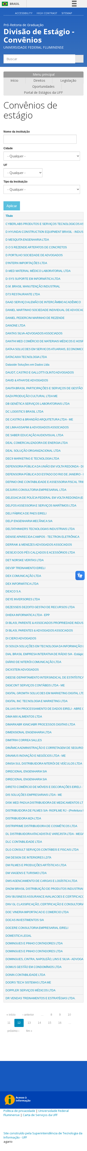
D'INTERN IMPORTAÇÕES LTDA (26, 263)
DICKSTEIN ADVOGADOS (22, 669)
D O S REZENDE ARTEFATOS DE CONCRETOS (36, 247)
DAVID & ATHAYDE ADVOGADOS (27, 380)
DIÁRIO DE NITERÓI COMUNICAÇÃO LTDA (33, 662)
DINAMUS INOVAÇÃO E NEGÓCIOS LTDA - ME (36, 755)
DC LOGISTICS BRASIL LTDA (24, 411)
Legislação (68, 80)
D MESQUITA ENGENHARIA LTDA (27, 239)
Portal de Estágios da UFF (43, 92)
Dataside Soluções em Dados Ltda (28, 364)
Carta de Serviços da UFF (40, 1115)
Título (9, 216)
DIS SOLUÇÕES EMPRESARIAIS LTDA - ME (34, 794)
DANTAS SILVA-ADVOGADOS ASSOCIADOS (34, 333)
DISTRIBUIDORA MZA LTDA (23, 818)
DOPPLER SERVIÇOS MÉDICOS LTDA (30, 990)
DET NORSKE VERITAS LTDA (25, 560)
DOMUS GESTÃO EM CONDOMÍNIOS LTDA (33, 967)
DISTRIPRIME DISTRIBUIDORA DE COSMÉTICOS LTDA (41, 826)
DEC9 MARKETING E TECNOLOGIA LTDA (32, 458)
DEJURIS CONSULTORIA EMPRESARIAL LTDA (36, 490)
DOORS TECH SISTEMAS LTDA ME (28, 982)
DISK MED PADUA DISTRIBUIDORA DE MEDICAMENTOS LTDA (46, 802)
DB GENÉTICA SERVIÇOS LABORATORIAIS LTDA (38, 403)
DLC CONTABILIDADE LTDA (24, 841)
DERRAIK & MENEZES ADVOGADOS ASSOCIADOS (39, 544)
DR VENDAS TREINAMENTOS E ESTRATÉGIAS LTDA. (40, 998)
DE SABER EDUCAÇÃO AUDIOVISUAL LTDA (34, 435)
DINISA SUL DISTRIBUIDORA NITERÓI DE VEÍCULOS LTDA (44, 763)
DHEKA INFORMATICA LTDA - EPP (28, 615)
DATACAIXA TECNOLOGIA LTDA (26, 357)
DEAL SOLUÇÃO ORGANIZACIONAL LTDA (33, 450)
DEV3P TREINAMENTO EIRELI (25, 568)
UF (5, 165)
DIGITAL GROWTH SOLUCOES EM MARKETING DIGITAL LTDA (46, 693)
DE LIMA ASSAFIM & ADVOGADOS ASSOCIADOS (37, 427)
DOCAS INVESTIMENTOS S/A (25, 920)
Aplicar (11, 206)
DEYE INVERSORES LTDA (23, 599)
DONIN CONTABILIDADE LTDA (25, 975)
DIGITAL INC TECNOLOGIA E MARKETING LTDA (37, 701)
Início (14, 80)
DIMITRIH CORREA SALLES (24, 740)
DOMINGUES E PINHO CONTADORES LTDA (34, 943)
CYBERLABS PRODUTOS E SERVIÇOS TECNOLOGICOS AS (45, 224)
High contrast (47, 13)
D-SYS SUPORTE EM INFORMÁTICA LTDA (33, 278)
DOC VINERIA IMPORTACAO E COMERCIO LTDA (37, 912)
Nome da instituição (16, 131)
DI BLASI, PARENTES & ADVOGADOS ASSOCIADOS (39, 630)
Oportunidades (43, 86)
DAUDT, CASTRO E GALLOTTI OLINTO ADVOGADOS (40, 372)
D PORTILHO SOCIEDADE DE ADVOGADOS (34, 255)
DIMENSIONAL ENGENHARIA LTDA (29, 732)
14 (39, 1022)
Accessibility (23, 13)
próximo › (13, 1031)
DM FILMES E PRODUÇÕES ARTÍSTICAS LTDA (36, 865)
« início (11, 1014)
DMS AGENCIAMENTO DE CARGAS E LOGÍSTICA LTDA (41, 881)
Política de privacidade (19, 1111)
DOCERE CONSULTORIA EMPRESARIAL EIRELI (37, 928)
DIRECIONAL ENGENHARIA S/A (26, 771)
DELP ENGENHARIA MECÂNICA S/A (29, 521)
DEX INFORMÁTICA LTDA (22, 583)
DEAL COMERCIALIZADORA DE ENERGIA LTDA (37, 443)
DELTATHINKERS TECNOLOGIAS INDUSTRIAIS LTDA (40, 529)
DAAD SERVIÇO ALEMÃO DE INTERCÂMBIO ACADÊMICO (43, 302)
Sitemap (66, 13)
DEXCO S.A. (13, 591)
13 (29, 1022)
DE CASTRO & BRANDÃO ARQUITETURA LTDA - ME (39, 419)
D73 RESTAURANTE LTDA (23, 294)
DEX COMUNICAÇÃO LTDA (23, 576)
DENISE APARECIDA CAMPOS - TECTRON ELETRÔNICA (42, 536)
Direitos (39, 80)
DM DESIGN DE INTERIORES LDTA (28, 857)
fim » (29, 1031)
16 (59, 1022)
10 (69, 1014)
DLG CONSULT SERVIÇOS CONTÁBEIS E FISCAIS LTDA (42, 849)
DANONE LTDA (15, 325)
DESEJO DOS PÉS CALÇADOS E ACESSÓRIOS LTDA (40, 552)
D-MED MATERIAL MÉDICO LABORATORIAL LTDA (38, 271)
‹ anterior (28, 1014)
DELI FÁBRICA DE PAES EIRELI (26, 513)
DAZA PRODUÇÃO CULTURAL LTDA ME (32, 396)
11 (8, 1022)
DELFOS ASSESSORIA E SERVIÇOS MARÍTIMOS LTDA (41, 505)
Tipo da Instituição (15, 181)
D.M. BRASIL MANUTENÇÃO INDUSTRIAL (33, 286)
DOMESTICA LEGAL (19, 935)
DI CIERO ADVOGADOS (21, 638)
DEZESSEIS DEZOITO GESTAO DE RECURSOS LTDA (40, 607)
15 (49, 1022)
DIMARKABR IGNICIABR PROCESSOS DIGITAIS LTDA (40, 724)
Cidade (8, 148)
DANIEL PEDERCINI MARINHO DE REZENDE (35, 318)
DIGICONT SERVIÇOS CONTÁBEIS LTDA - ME (35, 685)
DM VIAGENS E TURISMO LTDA (26, 873)
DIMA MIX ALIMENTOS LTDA (24, 716)
